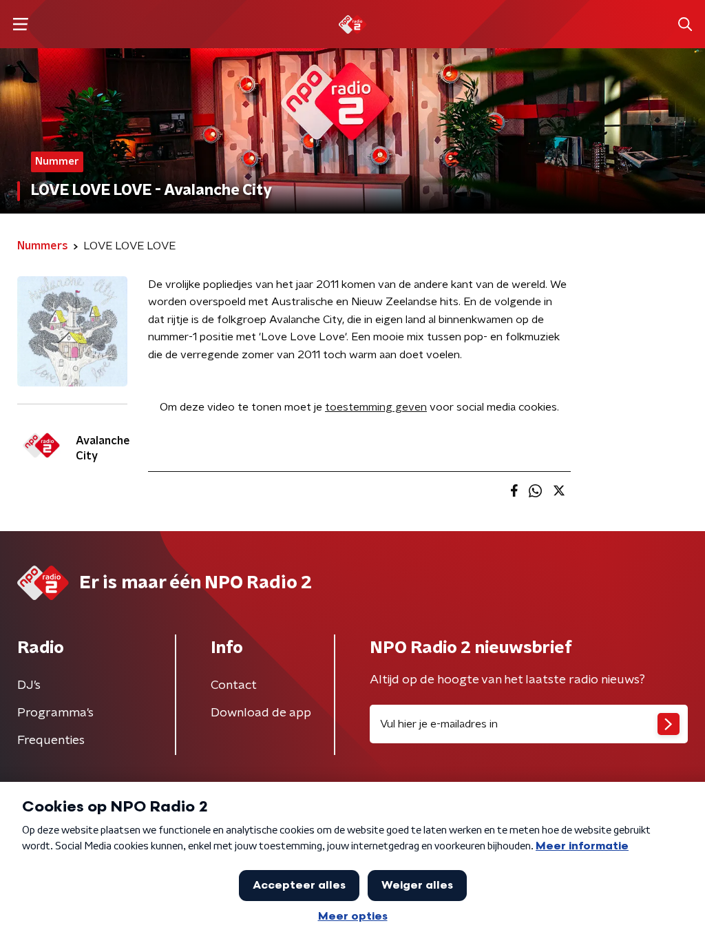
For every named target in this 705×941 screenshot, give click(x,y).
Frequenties (51, 740)
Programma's (55, 713)
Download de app (261, 713)
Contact (234, 685)
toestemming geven (376, 407)
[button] (20, 24)
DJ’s (29, 685)
